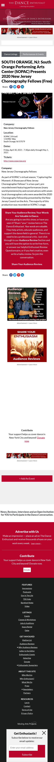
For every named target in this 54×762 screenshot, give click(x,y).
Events (27, 616)
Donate (27, 570)
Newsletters (28, 689)
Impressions (27, 588)
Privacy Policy (27, 713)
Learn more (35, 543)
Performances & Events (33, 54)
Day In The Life (27, 595)
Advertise (27, 658)
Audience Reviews (27, 644)
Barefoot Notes (27, 603)
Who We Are (27, 675)
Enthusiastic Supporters (28, 665)
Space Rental (27, 627)
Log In (27, 702)
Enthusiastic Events (27, 654)
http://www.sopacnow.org (15, 161)
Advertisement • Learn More (27, 37)
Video (27, 606)
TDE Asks (27, 599)
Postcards (27, 592)
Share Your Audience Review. (27, 264)
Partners (27, 693)
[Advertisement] (27, 397)
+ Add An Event (27, 478)
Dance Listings (10, 54)
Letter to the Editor (27, 651)
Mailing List (27, 640)
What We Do (27, 682)
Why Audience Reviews (27, 647)
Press (27, 686)
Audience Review (28, 240)
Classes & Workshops (27, 619)
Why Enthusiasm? (27, 678)
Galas (27, 630)
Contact (27, 706)
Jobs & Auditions (27, 623)
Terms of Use (27, 710)
